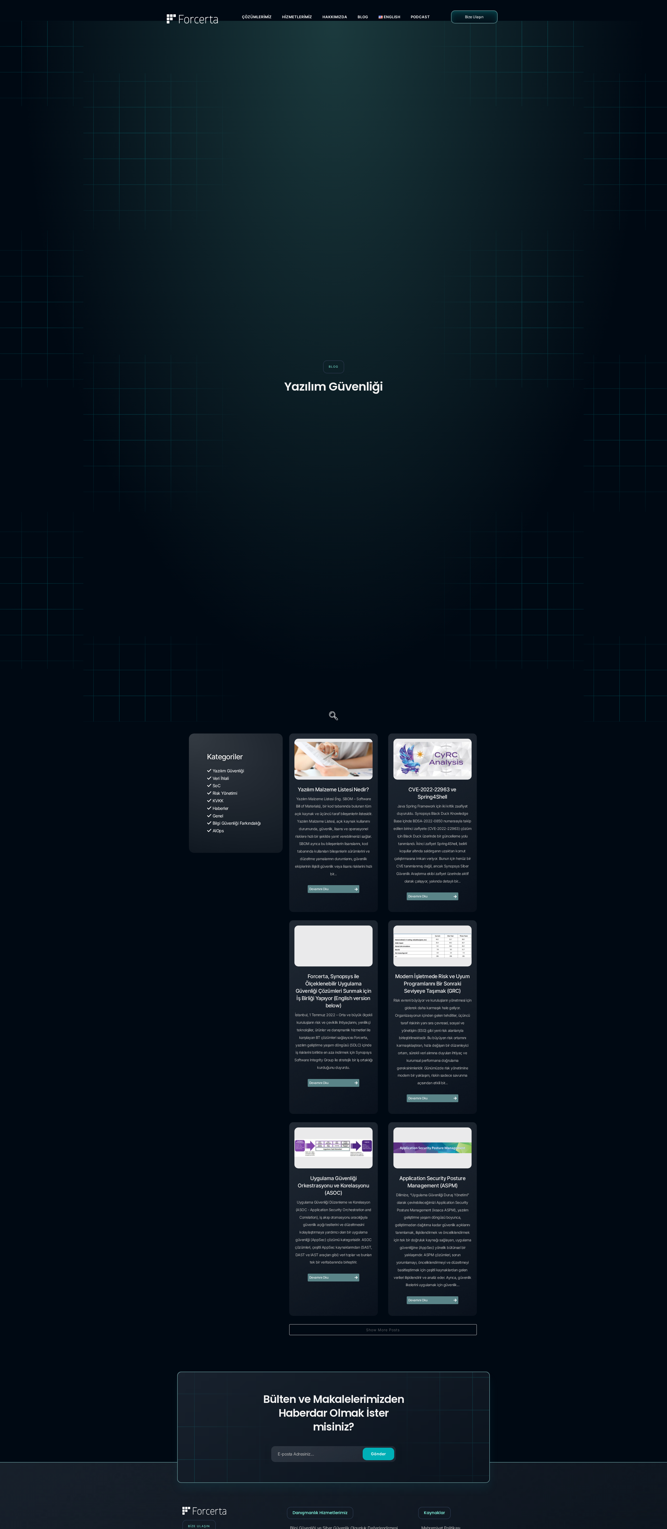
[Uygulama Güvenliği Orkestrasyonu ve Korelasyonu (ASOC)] (333, 1147)
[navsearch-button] (333, 716)
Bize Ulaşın (474, 17)
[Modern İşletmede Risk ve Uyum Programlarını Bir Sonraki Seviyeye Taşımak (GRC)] (432, 946)
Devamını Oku (319, 889)
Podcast (420, 17)
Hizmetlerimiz (297, 17)
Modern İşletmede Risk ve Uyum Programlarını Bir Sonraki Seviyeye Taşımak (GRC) (432, 983)
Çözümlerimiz (257, 17)
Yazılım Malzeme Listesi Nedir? (333, 789)
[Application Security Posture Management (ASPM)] (432, 1147)
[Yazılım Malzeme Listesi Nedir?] (333, 759)
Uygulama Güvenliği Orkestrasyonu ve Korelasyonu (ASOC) (333, 1185)
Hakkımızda (335, 17)
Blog (363, 17)
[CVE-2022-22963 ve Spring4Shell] (432, 759)
